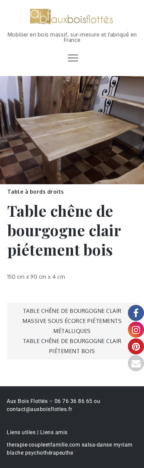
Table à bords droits (35, 191)
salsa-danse (97, 445)
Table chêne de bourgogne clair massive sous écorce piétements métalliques (72, 321)
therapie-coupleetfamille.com (43, 445)
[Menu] (72, 57)
